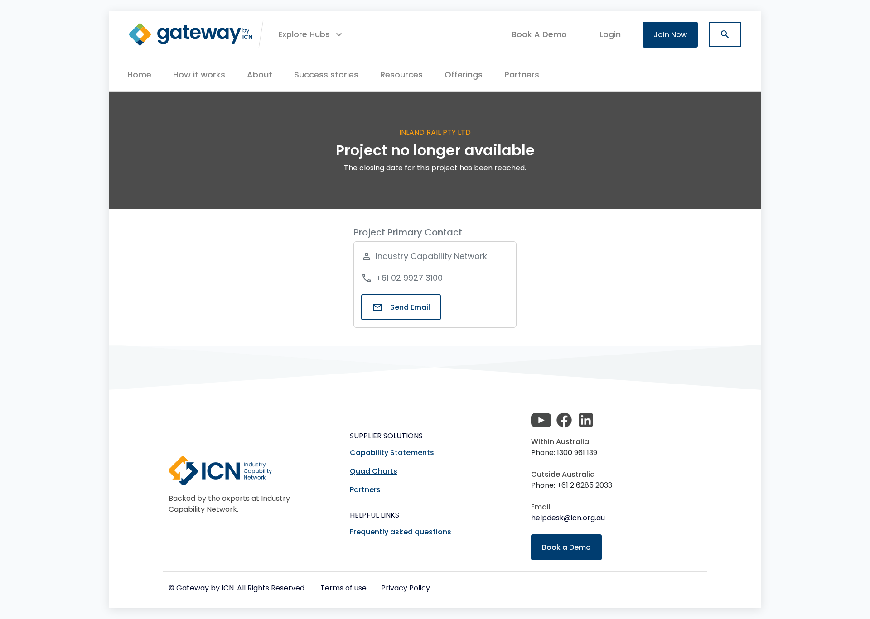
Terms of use (343, 588)
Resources (401, 74)
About (259, 74)
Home (139, 74)
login (610, 34)
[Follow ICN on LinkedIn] (586, 420)
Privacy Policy (405, 588)
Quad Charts (373, 471)
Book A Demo (539, 34)
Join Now (670, 34)
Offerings (464, 74)
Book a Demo (566, 547)
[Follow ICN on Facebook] (564, 420)
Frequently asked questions (400, 532)
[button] (311, 34)
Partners (521, 74)
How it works (199, 74)
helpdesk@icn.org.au (568, 518)
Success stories (326, 74)
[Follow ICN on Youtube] (541, 420)
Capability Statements (392, 452)
